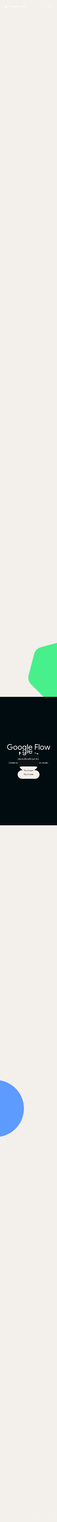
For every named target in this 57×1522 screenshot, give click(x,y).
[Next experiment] (48, 1513)
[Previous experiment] (37, 1513)
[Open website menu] (49, 7)
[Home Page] (15, 6)
